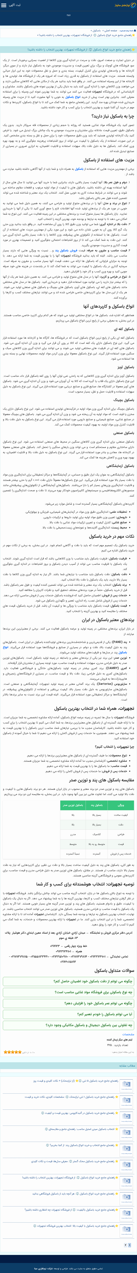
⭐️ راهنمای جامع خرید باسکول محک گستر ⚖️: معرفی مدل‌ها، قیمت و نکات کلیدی (74, 1161)
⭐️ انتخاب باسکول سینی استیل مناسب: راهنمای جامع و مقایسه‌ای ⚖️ (81, 1129)
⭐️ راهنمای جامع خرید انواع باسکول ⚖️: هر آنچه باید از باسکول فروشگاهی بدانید (75, 1194)
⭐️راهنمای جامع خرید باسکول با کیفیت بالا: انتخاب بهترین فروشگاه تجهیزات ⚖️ (75, 1226)
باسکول (97, 31)
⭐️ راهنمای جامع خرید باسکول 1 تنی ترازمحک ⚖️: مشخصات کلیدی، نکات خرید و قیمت (71, 1097)
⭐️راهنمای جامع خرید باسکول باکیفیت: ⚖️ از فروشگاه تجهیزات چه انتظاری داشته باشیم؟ (71, 1210)
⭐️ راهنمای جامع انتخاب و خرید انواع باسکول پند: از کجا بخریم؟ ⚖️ (82, 1145)
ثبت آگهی (15, 5)
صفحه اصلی (110, 31)
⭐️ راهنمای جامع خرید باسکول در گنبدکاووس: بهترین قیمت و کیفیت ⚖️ (79, 1113)
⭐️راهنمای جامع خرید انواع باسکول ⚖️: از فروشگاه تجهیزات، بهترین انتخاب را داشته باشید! (86, 35)
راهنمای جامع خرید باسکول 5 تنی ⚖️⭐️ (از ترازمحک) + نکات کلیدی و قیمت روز (75, 1081)
